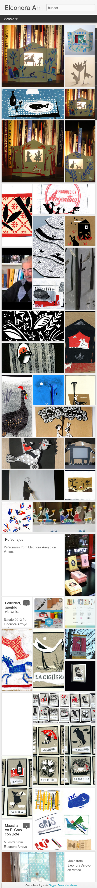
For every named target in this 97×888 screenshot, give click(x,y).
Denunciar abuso (67, 885)
